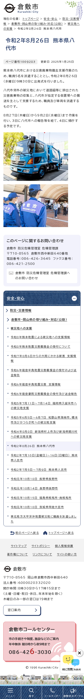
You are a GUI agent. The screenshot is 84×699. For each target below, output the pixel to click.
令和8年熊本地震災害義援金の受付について (40, 346)
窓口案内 (14, 610)
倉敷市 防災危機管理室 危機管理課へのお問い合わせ (42, 276)
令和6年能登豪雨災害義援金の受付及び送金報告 (44, 393)
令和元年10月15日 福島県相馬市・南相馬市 (41, 497)
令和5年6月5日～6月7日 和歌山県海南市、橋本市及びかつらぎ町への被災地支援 (44, 420)
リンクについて (42, 554)
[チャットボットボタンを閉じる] (79, 653)
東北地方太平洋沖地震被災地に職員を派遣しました (43, 519)
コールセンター (52, 696)
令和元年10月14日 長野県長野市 (34, 488)
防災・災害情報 (20, 310)
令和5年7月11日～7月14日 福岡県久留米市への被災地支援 (44, 406)
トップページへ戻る (61, 532)
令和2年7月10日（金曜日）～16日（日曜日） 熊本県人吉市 (44, 458)
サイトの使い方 (67, 554)
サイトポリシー (40, 546)
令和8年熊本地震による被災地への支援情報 (40, 337)
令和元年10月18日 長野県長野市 (34, 479)
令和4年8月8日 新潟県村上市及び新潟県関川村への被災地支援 (44, 434)
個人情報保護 (64, 546)
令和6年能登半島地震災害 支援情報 (36, 384)
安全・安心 (51, 18)
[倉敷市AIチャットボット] (71, 662)
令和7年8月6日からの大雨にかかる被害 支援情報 (43, 358)
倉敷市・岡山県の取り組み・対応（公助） (37, 23)
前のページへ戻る (27, 532)
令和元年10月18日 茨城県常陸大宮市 (37, 507)
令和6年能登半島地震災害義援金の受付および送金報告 (44, 373)
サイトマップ (19, 546)
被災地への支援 (21, 328)
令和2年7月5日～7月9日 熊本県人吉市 (39, 469)
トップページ (31, 18)
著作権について (17, 554)
